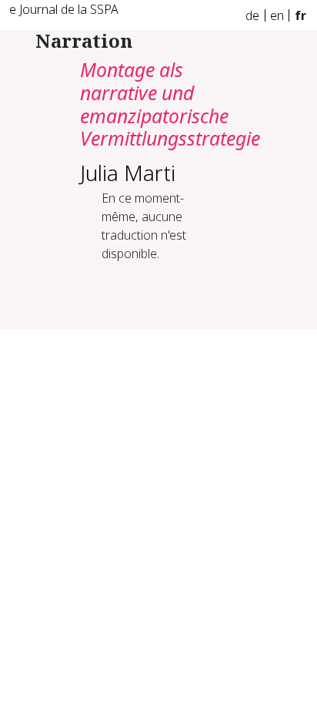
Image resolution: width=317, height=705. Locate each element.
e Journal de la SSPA (63, 9)
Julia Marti (127, 172)
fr (300, 15)
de (252, 15)
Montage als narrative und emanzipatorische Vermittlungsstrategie (170, 104)
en (277, 15)
